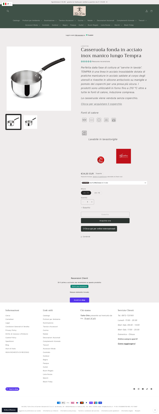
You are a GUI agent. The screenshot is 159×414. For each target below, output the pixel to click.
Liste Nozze (47, 374)
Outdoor (46, 356)
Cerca (8, 315)
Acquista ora (105, 221)
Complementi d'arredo (51, 341)
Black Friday (48, 382)
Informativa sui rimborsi (50, 410)
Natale (45, 334)
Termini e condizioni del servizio (88, 410)
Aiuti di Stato (11, 348)
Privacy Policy (11, 330)
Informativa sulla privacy (68, 410)
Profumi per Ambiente (51, 319)
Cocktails (46, 352)
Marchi (45, 378)
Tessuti (46, 345)
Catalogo (46, 315)
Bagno (45, 359)
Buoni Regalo (48, 370)
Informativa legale (127, 410)
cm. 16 (98, 193)
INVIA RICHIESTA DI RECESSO (17, 352)
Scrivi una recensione (79, 286)
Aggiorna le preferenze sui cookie (30, 410)
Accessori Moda (49, 348)
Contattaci (10, 319)
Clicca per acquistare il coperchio (101, 103)
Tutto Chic (30, 406)
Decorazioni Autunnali (51, 337)
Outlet (45, 367)
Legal (8, 323)
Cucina (45, 330)
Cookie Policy (11, 337)
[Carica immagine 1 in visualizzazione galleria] (13, 122)
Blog (7, 345)
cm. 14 (87, 193)
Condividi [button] (86, 237)
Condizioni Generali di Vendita (17, 326)
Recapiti (137, 410)
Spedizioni (10, 341)
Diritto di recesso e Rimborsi (17, 334)
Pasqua (46, 363)
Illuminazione (48, 323)
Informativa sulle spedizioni (110, 410)
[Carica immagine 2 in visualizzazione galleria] (30, 122)
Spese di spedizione (100, 176)
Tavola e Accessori (50, 326)
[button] (8, 11)
